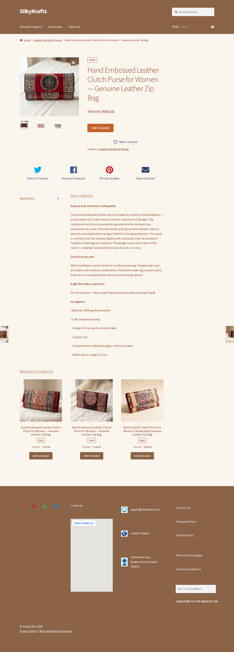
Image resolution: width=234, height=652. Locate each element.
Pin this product (109, 178)
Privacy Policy (184, 535)
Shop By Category (31, 26)
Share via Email (145, 178)
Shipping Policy (186, 521)
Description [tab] (27, 198)
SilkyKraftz (33, 11)
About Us (74, 26)
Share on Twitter (37, 178)
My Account (55, 26)
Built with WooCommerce (55, 631)
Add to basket (101, 128)
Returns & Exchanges (189, 555)
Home (27, 40)
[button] (73, 63)
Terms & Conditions (188, 569)
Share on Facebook (73, 178)
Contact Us (183, 507)
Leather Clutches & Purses (47, 40)
